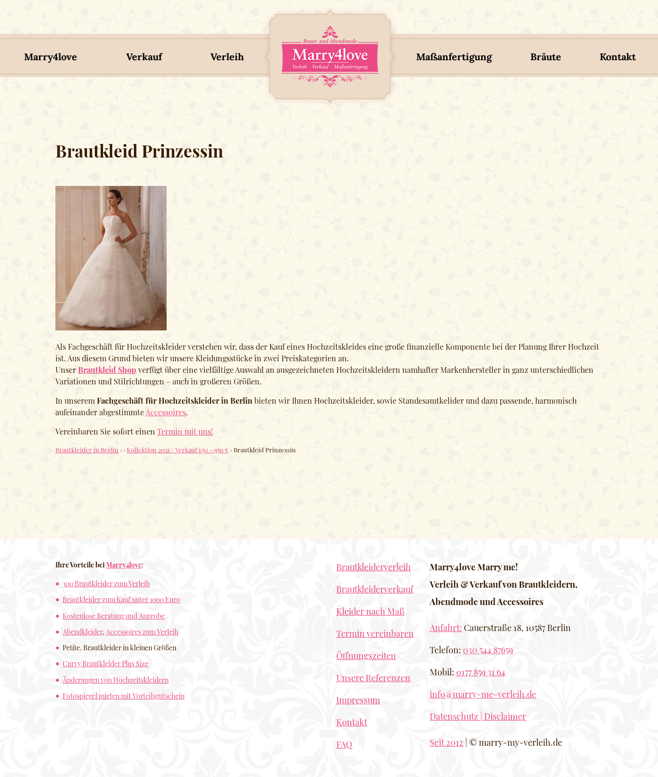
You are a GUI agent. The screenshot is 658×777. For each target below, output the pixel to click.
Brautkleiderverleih (373, 567)
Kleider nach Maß (370, 611)
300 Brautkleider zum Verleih (106, 583)
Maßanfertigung (454, 57)
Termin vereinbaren (375, 633)
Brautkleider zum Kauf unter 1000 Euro (121, 599)
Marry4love (50, 57)
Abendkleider (83, 631)
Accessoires (165, 412)
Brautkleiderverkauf (374, 589)
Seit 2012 (446, 742)
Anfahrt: (446, 627)
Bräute (545, 57)
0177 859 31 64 (480, 672)
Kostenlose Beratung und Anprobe (114, 615)
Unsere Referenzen (373, 678)
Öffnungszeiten (366, 655)
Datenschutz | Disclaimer (478, 716)
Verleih (227, 57)
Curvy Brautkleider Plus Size (105, 663)
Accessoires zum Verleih (142, 631)
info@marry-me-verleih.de (483, 694)
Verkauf (144, 57)
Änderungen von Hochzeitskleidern (116, 679)
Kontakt (618, 57)
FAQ (344, 744)
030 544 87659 (488, 650)
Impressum (358, 700)
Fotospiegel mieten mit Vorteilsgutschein (123, 695)
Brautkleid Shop (107, 370)
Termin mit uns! (185, 431)
